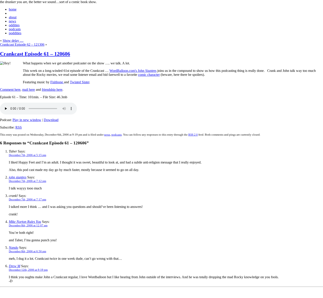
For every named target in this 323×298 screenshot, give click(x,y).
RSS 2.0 (193, 134)
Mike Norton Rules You (25, 222)
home (12, 9)
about (12, 17)
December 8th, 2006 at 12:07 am (28, 225)
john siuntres (17, 177)
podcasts (15, 29)
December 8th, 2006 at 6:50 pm (27, 251)
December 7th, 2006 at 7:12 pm (27, 181)
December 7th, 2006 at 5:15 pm (27, 155)
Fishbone (57, 82)
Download (51, 120)
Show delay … (13, 40)
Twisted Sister (79, 82)
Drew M (14, 266)
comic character (149, 74)
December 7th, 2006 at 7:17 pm (27, 199)
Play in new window (27, 120)
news (12, 21)
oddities (14, 25)
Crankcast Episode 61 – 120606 (35, 54)
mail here (28, 89)
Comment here (10, 89)
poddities (15, 33)
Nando (13, 247)
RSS (18, 127)
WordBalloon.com (122, 71)
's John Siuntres (145, 71)
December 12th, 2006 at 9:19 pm (28, 269)
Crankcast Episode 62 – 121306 (22, 44)
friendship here (52, 89)
